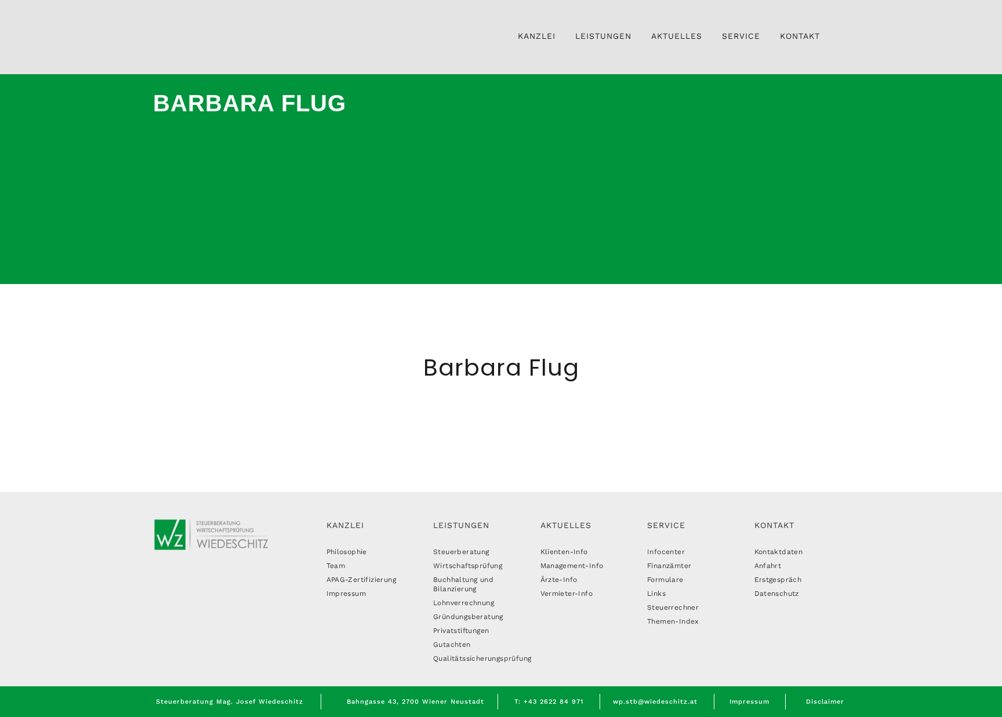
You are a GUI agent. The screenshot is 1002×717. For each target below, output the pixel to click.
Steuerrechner (673, 607)
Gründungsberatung (468, 617)
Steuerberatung (461, 552)
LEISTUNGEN (461, 525)
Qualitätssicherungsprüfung (482, 658)
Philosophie (346, 552)
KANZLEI (345, 525)
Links (656, 593)
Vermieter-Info (566, 593)
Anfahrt (768, 566)
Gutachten (452, 644)
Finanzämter (669, 566)
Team (336, 566)
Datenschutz (776, 593)
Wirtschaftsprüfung (467, 566)
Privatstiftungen (461, 631)
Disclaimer (825, 701)
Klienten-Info (564, 552)
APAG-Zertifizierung (361, 580)
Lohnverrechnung (463, 603)
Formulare (665, 580)
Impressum (346, 593)
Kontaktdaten (778, 552)
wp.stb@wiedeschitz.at (655, 701)
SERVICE (666, 525)
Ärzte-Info (559, 580)
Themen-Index (673, 621)
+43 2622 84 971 (553, 701)
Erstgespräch (778, 580)
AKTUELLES (565, 525)
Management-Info (572, 566)
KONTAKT (774, 525)
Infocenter (666, 552)
